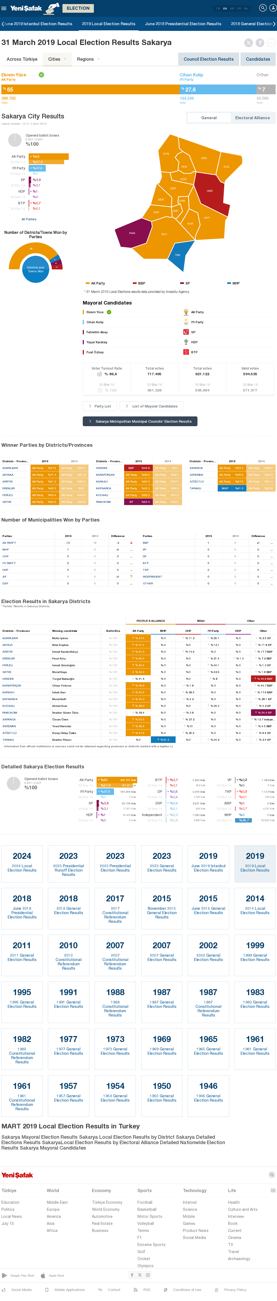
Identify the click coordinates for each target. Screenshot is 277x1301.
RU (246, 8)
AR (232, 8)
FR (239, 8)
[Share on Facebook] (261, 42)
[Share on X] (250, 42)
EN (225, 8)
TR (218, 8)
